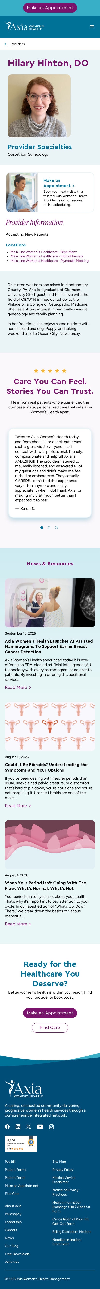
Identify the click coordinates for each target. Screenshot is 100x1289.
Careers (11, 1230)
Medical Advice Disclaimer (63, 1180)
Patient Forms (15, 1170)
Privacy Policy (62, 1170)
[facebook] (7, 1126)
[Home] (24, 26)
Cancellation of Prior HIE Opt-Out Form (70, 1221)
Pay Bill (10, 1162)
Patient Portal (15, 1178)
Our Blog (11, 1246)
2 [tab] (49, 527)
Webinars (12, 1262)
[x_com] (28, 1126)
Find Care (50, 1028)
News (9, 1238)
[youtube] (40, 1127)
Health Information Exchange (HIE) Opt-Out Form (71, 1206)
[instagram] (51, 1126)
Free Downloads (17, 1254)
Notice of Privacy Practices (65, 1192)
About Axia (13, 1206)
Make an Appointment (50, 8)
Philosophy (13, 1214)
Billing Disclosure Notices (71, 1232)
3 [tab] (56, 527)
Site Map (59, 1162)
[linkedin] (18, 1126)
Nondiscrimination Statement (66, 1242)
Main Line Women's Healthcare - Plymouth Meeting (50, 261)
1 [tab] (41, 527)
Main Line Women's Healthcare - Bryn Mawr (44, 252)
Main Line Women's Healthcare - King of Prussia (47, 256)
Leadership (13, 1222)
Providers (17, 44)
